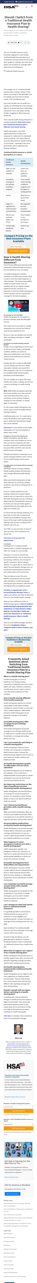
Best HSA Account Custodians (13, 1215)
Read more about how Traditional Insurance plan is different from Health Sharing (17, 124)
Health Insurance (23, 30)
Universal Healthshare (10, 1272)
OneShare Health (9, 1241)
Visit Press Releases (12, 1194)
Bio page (28, 1053)
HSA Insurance (8, 1233)
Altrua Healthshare (10, 1257)
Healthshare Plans (9, 1237)
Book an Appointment (11, 1177)
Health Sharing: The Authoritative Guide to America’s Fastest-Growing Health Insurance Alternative (18, 1045)
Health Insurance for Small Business (15, 1276)
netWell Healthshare (10, 1249)
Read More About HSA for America (15, 1097)
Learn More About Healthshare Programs (16, 1114)
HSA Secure (7, 1245)
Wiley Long (8, 30)
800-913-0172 (10, 2)
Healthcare (17, 33)
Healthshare (23, 33)
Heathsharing (7, 35)
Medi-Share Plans (9, 1253)
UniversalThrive (8, 1268)
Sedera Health (8, 1261)
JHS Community (9, 1265)
